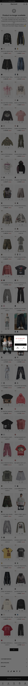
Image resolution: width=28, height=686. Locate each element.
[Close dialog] (26, 336)
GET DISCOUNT (21, 344)
